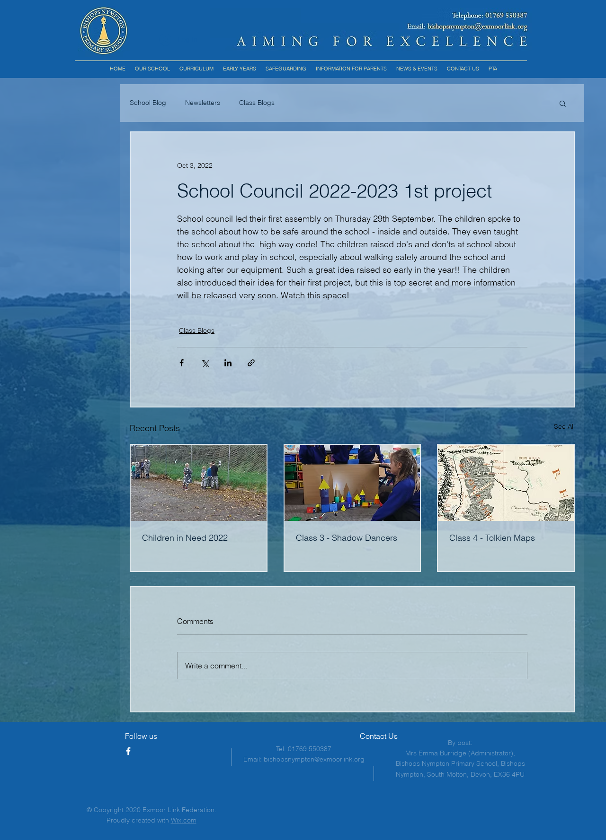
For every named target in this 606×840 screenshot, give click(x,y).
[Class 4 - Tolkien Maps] (506, 483)
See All (564, 426)
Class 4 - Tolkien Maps (492, 537)
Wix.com (183, 820)
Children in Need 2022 (185, 537)
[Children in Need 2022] (199, 483)
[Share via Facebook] (181, 362)
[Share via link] (251, 362)
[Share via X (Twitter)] (204, 362)
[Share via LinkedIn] (227, 362)
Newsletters (202, 102)
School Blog (148, 102)
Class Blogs (257, 102)
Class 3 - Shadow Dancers (346, 537)
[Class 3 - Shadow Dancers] (352, 483)
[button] (196, 69)
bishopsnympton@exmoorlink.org (314, 759)
